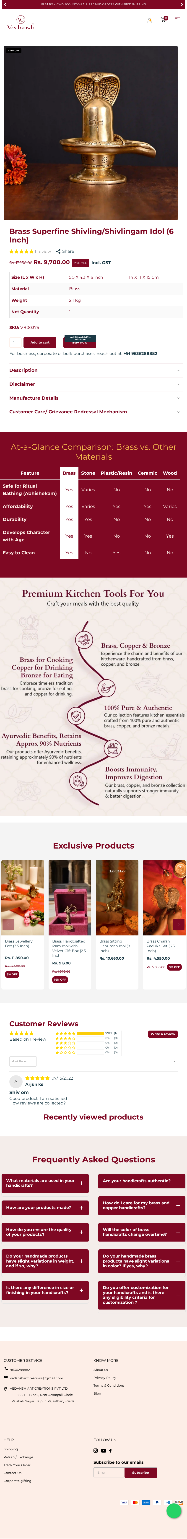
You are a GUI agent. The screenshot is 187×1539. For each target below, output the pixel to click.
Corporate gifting (17, 1481)
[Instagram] (96, 1451)
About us (101, 1370)
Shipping (11, 1449)
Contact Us (12, 1473)
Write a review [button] (163, 1034)
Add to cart (40, 342)
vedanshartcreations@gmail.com (36, 1378)
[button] (5, 4)
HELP (9, 1440)
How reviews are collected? (37, 1103)
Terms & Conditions (109, 1385)
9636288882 (20, 1370)
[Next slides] (178, 924)
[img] (38, 1078)
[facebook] (110, 1451)
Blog (97, 1393)
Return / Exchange (18, 1457)
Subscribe (141, 1473)
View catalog (177, 19)
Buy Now (80, 340)
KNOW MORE (106, 1360)
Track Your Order (17, 1465)
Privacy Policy (105, 1378)
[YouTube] (103, 1451)
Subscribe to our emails (119, 1462)
